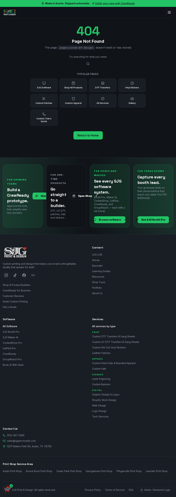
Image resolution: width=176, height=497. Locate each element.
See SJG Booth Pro (153, 219)
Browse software (110, 219)
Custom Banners (101, 384)
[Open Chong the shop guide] (7, 489)
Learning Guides (101, 271)
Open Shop (85, 195)
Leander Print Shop (157, 471)
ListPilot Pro (9, 348)
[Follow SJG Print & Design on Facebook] (24, 275)
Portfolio (97, 287)
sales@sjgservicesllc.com (21, 440)
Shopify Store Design (104, 399)
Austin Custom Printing (15, 301)
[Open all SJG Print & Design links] (33, 275)
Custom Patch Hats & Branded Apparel (114, 363)
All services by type (104, 326)
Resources (98, 276)
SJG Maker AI (10, 337)
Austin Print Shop (12, 471)
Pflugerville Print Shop (129, 471)
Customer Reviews (13, 295)
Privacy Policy (93, 489)
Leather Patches (101, 352)
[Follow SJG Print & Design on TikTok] (15, 275)
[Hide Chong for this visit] (11, 493)
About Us (97, 293)
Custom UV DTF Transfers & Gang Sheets (115, 341)
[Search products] (88, 64)
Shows (96, 260)
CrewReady (9, 353)
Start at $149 (49, 195)
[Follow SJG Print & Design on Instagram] (6, 275)
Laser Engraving (101, 378)
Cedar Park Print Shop (69, 471)
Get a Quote (9, 307)
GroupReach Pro (12, 359)
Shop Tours (98, 282)
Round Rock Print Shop (39, 471)
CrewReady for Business (17, 290)
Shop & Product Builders (16, 284)
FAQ (131, 489)
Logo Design (99, 411)
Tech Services (100, 416)
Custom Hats (99, 368)
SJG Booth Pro (11, 331)
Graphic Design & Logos (105, 394)
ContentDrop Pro (12, 342)
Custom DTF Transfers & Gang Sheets (113, 336)
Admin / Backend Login (157, 489)
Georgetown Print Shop (99, 471)
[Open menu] (169, 12)
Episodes (97, 265)
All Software (10, 326)
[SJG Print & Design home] (9, 12)
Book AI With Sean (13, 364)
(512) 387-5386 (15, 435)
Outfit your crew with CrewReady (115, 3)
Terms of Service (115, 489)
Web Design (99, 405)
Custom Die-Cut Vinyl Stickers (109, 347)
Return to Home (88, 135)
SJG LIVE (97, 254)
